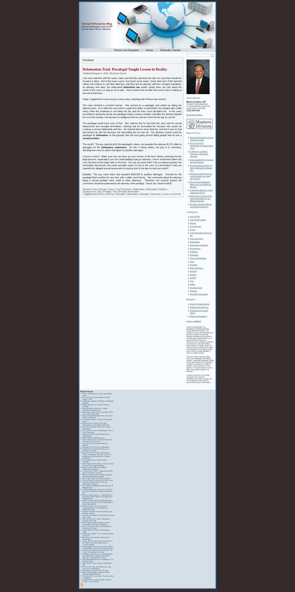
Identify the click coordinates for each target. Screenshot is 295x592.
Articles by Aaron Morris (200, 304)
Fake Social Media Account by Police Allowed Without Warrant (96, 573)
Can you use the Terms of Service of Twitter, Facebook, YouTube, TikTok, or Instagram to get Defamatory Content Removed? (97, 455)
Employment (89, 191)
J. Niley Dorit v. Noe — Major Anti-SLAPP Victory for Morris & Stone (97, 472)
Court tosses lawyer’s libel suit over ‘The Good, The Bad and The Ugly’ (97, 551)
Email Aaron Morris (194, 115)
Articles (149, 50)
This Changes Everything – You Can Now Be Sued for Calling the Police (97, 464)
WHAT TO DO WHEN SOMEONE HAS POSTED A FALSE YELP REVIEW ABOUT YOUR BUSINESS (98, 502)
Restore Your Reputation (126, 50)
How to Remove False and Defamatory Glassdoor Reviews (96, 527)
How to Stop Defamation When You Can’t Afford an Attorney (200, 184)
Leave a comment (172, 194)
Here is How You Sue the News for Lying (97, 480)
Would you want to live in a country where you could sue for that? (201, 176)
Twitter (192, 284)
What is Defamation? (198, 316)
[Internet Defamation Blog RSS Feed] (82, 584)
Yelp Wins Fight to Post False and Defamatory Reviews (94, 483)
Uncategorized (196, 288)
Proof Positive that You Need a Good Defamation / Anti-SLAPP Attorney (96, 523)
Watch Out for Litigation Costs (93, 438)
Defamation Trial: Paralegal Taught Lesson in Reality (125, 69)
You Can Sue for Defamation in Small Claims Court (201, 146)
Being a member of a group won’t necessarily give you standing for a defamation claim (95, 508)
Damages (120, 194)
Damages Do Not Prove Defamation (95, 447)
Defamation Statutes (170, 50)
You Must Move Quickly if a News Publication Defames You (201, 168)
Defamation (138, 189)
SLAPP (193, 278)
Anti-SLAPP (195, 217)
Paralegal (144, 194)
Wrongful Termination (128, 191)
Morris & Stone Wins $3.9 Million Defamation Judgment (94, 468)
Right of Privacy (196, 268)
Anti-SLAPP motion (198, 220)
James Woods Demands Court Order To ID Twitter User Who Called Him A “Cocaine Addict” (97, 543)
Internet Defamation (198, 258)
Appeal (193, 223)
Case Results (99, 189)
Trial (114, 191)
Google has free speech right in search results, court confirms (96, 580)
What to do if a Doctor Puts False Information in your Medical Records (201, 198)
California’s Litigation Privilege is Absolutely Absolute (199, 154)
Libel (99, 191)
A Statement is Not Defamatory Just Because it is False (95, 450)
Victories (193, 291)
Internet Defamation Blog (96, 23)
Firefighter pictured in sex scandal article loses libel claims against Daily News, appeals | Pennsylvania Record (97, 556)
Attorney (110, 194)
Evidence (194, 252)
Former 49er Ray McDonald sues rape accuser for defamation (96, 568)
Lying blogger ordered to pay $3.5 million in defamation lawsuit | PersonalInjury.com (97, 547)
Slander (193, 275)
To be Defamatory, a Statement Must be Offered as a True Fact (97, 440)
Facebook (194, 255)
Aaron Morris (119, 73)
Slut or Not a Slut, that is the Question (96, 478)
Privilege (107, 191)
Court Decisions (124, 189)
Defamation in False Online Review (95, 570)
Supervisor (155, 194)
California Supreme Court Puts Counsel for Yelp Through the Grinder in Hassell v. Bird (97, 491)
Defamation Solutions (156, 189)
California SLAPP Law (199, 307)
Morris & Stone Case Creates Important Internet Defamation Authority (97, 475)
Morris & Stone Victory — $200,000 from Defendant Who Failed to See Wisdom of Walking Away (97, 497)
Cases (111, 189)
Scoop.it (193, 271)
